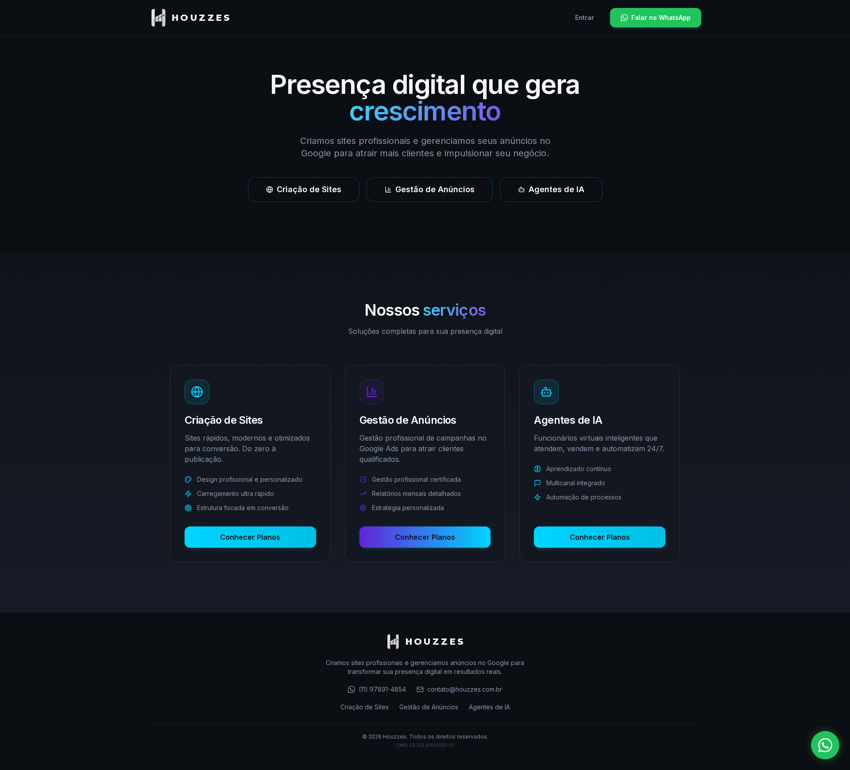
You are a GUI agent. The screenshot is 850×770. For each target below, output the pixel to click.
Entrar (584, 17)
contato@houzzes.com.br (464, 689)
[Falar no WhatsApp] (825, 745)
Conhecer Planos (250, 537)
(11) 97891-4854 (382, 689)
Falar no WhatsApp (661, 17)
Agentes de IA (556, 189)
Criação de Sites (309, 189)
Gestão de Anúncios (435, 189)
